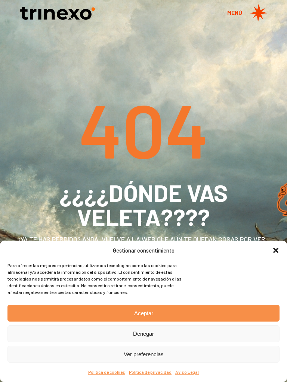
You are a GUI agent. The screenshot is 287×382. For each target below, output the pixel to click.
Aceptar (143, 313)
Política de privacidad (150, 372)
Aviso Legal (187, 372)
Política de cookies (106, 372)
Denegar (143, 334)
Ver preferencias (144, 354)
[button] (276, 250)
